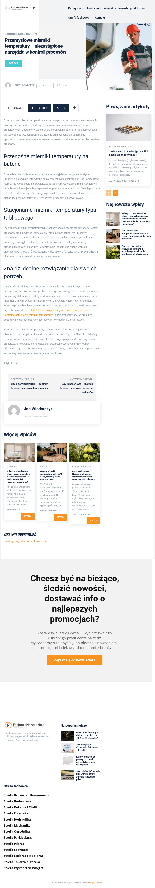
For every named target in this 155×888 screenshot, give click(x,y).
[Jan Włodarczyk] (9, 85)
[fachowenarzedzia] (20, 8)
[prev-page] (108, 193)
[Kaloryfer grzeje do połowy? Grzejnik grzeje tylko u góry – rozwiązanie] (67, 760)
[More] (74, 108)
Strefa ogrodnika (81, 467)
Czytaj (27, 516)
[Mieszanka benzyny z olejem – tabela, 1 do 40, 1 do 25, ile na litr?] (67, 736)
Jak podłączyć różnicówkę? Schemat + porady (87, 747)
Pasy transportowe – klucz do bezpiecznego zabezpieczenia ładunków (76, 388)
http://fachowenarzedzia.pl (36, 416)
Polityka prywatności (94, 882)
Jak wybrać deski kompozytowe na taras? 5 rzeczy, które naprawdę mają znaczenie (136, 234)
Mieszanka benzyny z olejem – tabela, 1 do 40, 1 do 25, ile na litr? (87, 735)
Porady (11, 467)
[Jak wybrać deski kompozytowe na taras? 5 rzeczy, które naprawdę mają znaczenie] (52, 452)
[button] (143, 24)
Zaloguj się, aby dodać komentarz (27, 541)
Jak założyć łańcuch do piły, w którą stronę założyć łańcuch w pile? (88, 775)
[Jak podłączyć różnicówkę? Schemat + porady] (67, 748)
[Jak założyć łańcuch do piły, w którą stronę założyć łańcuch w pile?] (67, 775)
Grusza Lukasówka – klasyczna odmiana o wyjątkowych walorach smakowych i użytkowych (135, 250)
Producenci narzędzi (21, 34)
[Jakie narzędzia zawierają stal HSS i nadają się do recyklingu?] (128, 127)
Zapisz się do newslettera (74, 660)
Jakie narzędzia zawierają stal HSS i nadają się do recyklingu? (128, 153)
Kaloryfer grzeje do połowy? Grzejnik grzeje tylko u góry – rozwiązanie (86, 760)
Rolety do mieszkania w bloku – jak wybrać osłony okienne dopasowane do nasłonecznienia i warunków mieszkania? (18, 476)
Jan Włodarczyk (24, 85)
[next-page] (115, 193)
